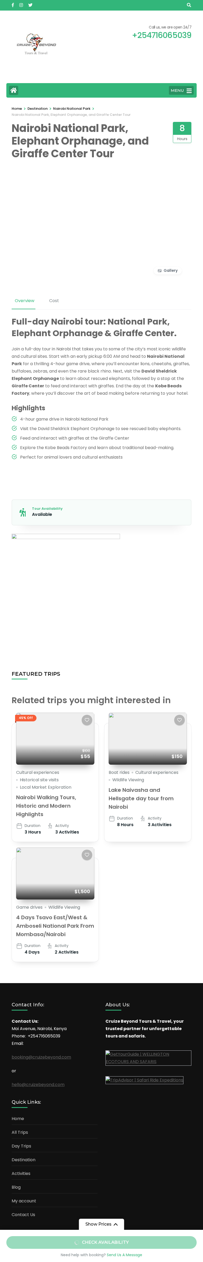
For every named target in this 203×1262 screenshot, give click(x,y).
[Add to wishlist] (87, 720)
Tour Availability (47, 508)
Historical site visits (39, 780)
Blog (16, 1187)
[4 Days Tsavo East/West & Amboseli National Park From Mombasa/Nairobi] (55, 873)
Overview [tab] (24, 301)
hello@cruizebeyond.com (38, 1085)
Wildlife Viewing (128, 780)
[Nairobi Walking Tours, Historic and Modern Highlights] (55, 739)
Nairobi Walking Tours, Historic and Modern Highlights (46, 806)
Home (18, 1119)
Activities (21, 1173)
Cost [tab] (54, 301)
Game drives (29, 907)
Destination (23, 1160)
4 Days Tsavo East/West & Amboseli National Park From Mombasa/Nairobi (55, 926)
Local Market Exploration (45, 787)
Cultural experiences (37, 772)
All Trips (20, 1132)
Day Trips (21, 1146)
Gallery (171, 270)
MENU (177, 90)
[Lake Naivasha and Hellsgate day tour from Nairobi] (148, 739)
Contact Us (23, 1215)
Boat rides (119, 772)
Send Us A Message (124, 1255)
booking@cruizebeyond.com (41, 1057)
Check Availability (105, 1242)
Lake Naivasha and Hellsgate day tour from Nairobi (141, 798)
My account (24, 1201)
